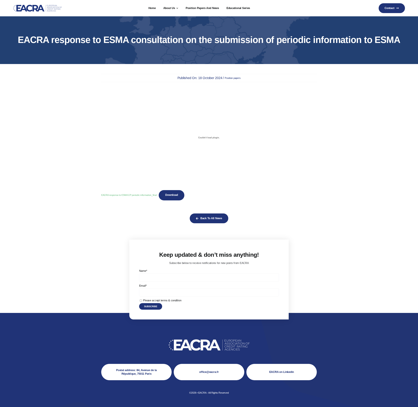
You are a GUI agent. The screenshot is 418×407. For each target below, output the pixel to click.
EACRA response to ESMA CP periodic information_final (129, 195)
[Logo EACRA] (37, 4)
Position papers (233, 78)
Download (171, 194)
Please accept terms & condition (161, 300)
